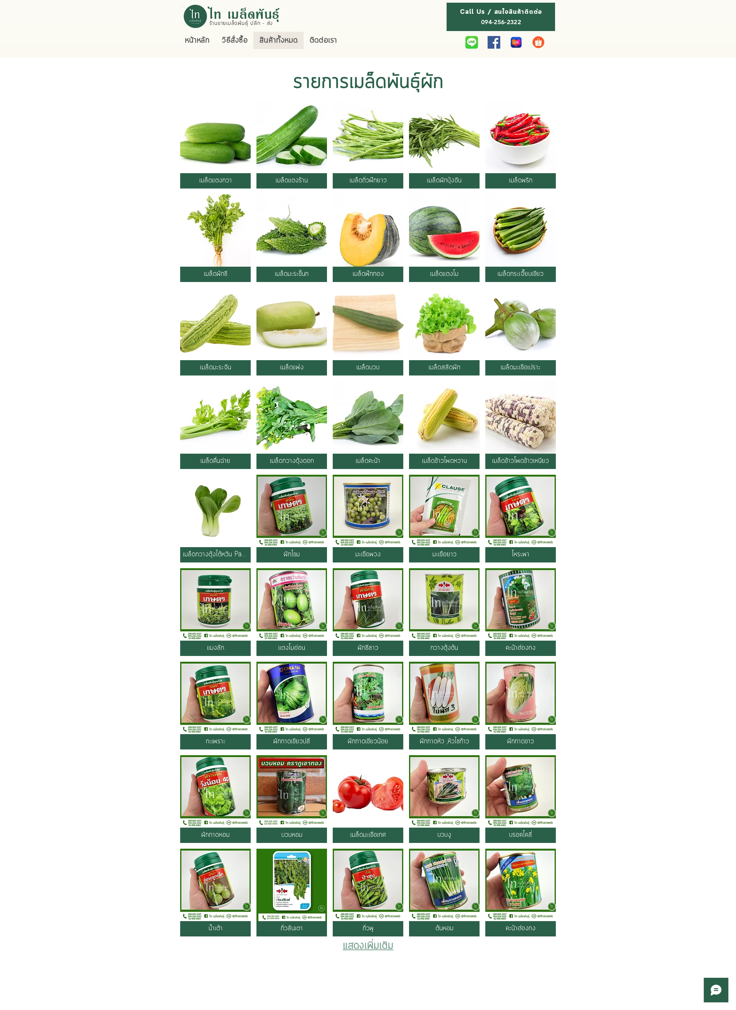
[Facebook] (494, 42)
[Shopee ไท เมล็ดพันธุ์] (538, 42)
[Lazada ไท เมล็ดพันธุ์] (516, 42)
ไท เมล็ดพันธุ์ (244, 13)
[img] (215, 892)
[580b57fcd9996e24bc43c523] (471, 42)
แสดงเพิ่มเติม (368, 946)
